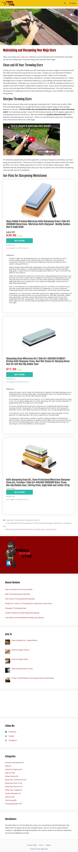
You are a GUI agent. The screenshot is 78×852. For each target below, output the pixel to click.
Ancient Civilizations (13, 762)
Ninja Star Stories (12, 786)
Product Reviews (11, 793)
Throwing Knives (11, 803)
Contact (48, 845)
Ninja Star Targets (12, 790)
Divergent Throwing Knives (15, 608)
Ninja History (10, 776)
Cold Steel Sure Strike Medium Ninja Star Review (24, 617)
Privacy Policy (32, 845)
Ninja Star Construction (15, 520)
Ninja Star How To (32, 520)
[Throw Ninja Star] (7, 3)
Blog (7, 766)
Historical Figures (12, 769)
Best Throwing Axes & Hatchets (17, 594)
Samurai (8, 797)
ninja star (24, 57)
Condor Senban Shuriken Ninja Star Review (22, 613)
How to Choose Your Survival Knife (18, 589)
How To (8, 773)
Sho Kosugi (9, 800)
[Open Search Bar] (65, 3)
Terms (41, 845)
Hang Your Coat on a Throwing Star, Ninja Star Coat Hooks (28, 603)
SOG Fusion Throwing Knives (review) (20, 599)
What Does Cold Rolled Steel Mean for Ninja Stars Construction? (31, 529)
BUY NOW (19, 240)
